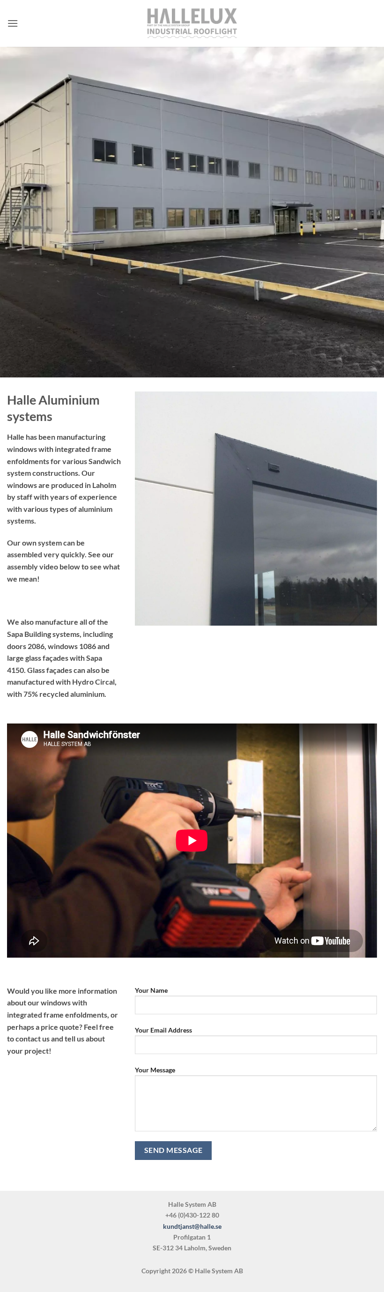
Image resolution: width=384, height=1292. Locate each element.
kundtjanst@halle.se (192, 1226)
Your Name (151, 990)
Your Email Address (163, 1030)
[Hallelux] (192, 23)
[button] (12, 23)
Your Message (155, 1070)
